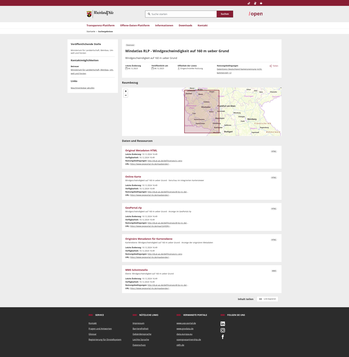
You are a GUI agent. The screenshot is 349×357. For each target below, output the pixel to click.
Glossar (93, 334)
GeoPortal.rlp (133, 207)
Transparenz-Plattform (101, 25)
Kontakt (203, 25)
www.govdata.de (185, 328)
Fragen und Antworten (100, 328)
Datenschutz (139, 345)
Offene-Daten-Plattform (135, 25)
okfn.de (180, 345)
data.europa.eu (184, 334)
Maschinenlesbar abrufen (82, 88)
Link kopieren (270, 299)
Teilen (275, 65)
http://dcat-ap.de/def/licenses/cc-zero (165, 160)
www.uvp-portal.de (186, 323)
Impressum (138, 323)
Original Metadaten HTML (141, 150)
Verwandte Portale (195, 315)
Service (99, 315)
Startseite (91, 31)
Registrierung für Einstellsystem (105, 339)
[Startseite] (100, 13)
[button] (126, 91)
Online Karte (133, 176)
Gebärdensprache (142, 334)
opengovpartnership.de (189, 339)
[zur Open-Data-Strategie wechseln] (255, 13)
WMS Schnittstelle (136, 270)
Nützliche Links (148, 315)
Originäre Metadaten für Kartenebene (148, 238)
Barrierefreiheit (140, 328)
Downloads (185, 25)
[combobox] (181, 14)
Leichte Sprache (141, 339)
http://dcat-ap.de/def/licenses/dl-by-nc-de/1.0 (168, 191)
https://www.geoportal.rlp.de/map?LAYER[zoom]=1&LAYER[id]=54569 (161, 226)
